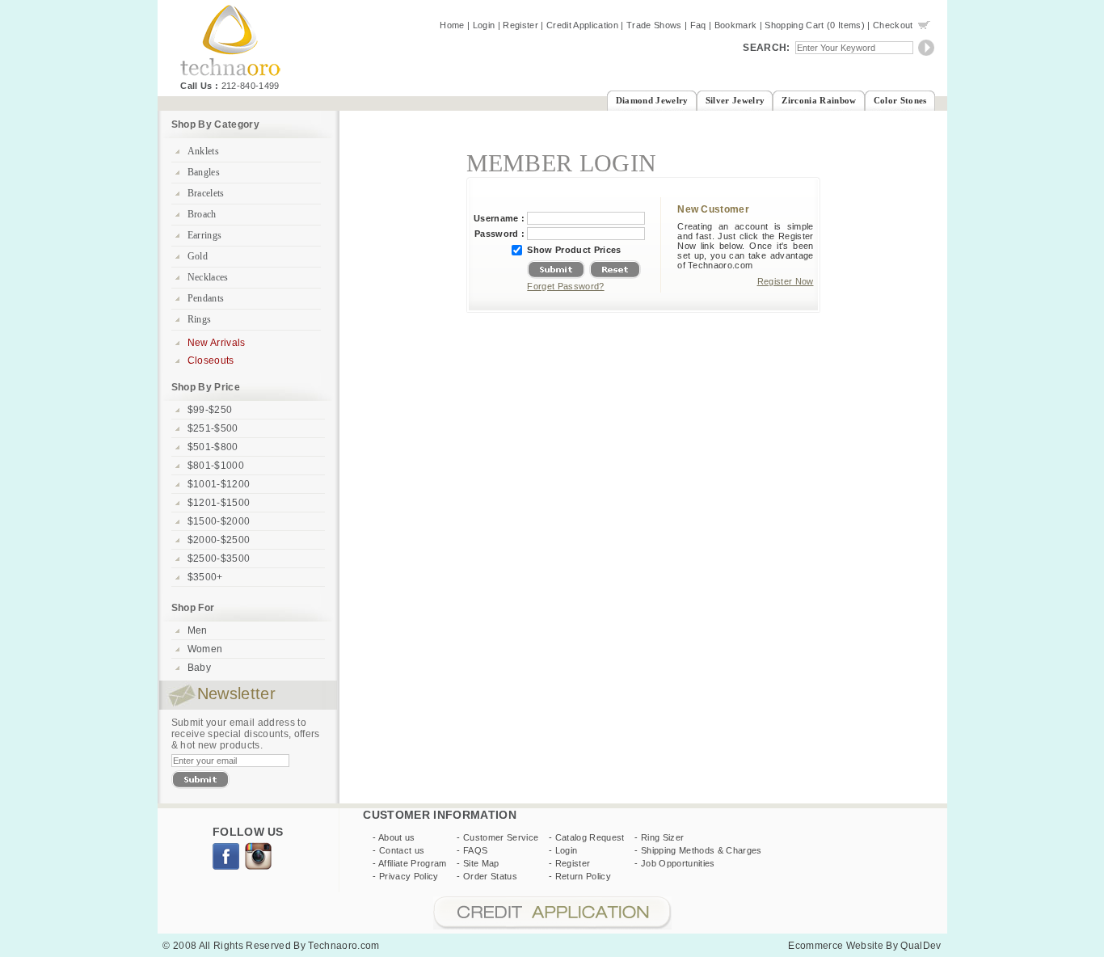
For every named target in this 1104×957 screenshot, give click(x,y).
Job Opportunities (678, 863)
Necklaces (208, 277)
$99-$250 (210, 409)
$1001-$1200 (219, 484)
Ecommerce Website (835, 945)
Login (484, 25)
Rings (200, 319)
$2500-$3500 (219, 558)
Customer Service (500, 837)
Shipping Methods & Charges (701, 850)
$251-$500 (213, 428)
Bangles (204, 172)
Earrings (205, 235)
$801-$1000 (216, 465)
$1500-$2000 (219, 521)
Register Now (785, 281)
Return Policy (583, 876)
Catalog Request (590, 837)
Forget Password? (565, 286)
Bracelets (206, 193)
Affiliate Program (412, 863)
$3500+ (205, 577)
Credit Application (582, 25)
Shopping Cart (794, 25)
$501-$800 (213, 447)
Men (198, 630)
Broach (202, 214)
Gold (198, 256)
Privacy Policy (409, 876)
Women (205, 649)
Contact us (401, 850)
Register (520, 25)
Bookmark (735, 25)
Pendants (206, 298)
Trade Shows (654, 25)
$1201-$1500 (219, 502)
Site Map (481, 863)
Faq (698, 25)
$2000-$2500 (219, 540)
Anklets (203, 151)
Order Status (490, 876)
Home (452, 25)
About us (396, 837)
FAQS (475, 850)
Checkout (893, 25)
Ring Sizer (662, 837)
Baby (199, 667)
